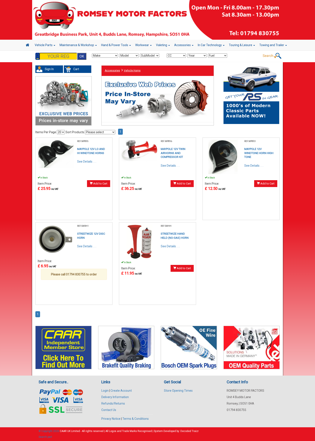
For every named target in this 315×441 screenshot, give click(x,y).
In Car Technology (210, 45)
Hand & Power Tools (115, 45)
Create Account (121, 390)
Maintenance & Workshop (77, 45)
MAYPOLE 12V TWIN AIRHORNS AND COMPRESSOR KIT (173, 153)
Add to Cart (100, 183)
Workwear (142, 45)
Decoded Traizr (189, 431)
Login (105, 390)
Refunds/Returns (113, 403)
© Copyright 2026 (49, 431)
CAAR (63, 431)
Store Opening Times (178, 390)
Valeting (162, 45)
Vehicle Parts (44, 45)
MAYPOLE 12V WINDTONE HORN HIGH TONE (258, 153)
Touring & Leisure (241, 45)
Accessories (182, 45)
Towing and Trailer (272, 45)
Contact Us (108, 410)
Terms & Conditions (135, 418)
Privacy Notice (110, 418)
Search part (45, 436)
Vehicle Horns (132, 70)
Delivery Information (115, 397)
